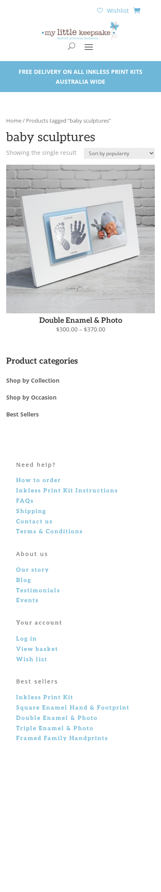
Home (13, 120)
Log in (26, 638)
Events (27, 600)
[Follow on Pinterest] (86, 844)
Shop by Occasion (31, 397)
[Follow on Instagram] (70, 844)
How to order (38, 480)
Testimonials (38, 590)
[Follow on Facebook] (53, 844)
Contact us (34, 521)
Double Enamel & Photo (57, 718)
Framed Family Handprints (62, 738)
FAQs (25, 500)
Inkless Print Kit (44, 697)
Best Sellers (22, 414)
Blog (23, 580)
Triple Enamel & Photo (55, 728)
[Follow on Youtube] (103, 844)
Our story (32, 569)
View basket (37, 649)
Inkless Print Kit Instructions (67, 490)
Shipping (31, 511)
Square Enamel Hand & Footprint (73, 707)
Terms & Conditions (49, 531)
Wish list (31, 659)
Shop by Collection (32, 380)
